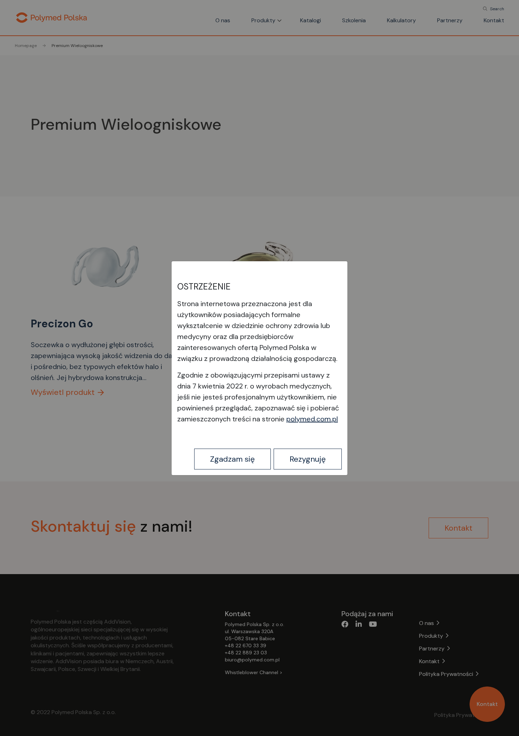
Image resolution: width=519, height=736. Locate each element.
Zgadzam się (232, 459)
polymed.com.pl (312, 419)
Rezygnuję (308, 459)
